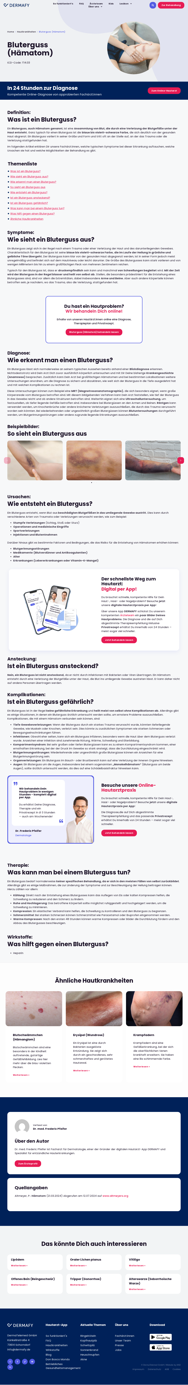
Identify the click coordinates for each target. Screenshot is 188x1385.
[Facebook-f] (17, 1361)
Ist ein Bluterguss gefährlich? (29, 203)
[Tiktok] (25, 1361)
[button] (7, 460)
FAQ (81, 3)
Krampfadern (143, 1035)
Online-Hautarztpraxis (128, 787)
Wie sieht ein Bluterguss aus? (29, 176)
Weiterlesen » (21, 1075)
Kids (111, 3)
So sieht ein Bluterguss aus (27, 187)
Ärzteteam (96, 3)
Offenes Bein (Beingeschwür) (33, 1279)
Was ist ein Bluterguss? (25, 171)
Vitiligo (134, 1260)
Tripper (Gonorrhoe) (85, 1279)
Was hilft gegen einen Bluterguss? (32, 213)
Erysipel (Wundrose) (88, 1035)
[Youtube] (32, 1361)
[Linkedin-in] (10, 1367)
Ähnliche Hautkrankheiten (26, 219)
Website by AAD (173, 1365)
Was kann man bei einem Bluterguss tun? (37, 208)
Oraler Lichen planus (85, 1260)
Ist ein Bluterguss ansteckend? (30, 198)
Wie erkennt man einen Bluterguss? (33, 182)
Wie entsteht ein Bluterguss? (28, 192)
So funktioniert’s (63, 3)
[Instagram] (10, 1361)
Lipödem (17, 1260)
